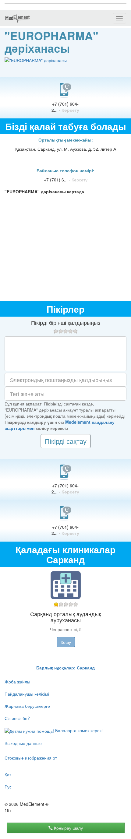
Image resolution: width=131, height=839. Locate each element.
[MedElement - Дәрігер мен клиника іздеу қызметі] (17, 18)
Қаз (8, 774)
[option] (66, 616)
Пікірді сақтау (66, 441)
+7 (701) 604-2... (65, 107)
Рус (8, 787)
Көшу (66, 642)
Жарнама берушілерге (27, 706)
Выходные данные (23, 743)
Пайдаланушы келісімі (27, 694)
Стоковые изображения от (31, 758)
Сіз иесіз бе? (17, 718)
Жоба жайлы (17, 682)
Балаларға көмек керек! (78, 730)
